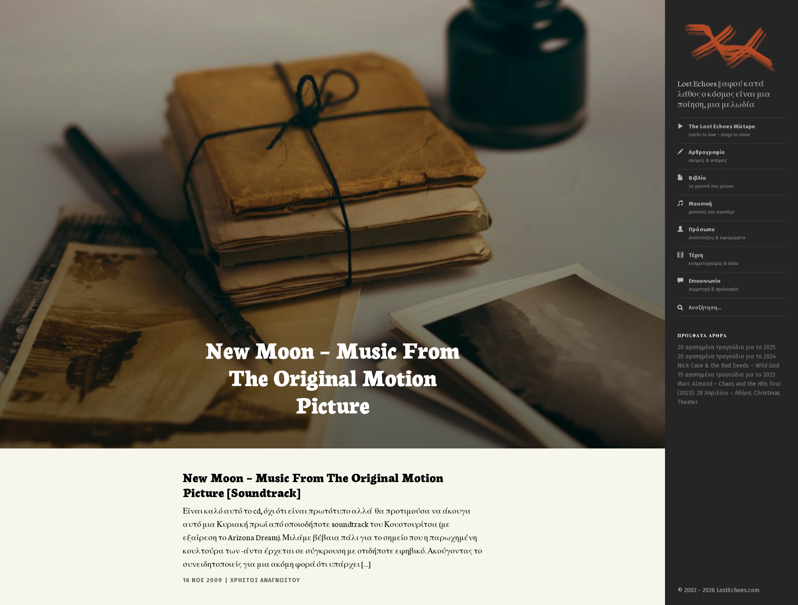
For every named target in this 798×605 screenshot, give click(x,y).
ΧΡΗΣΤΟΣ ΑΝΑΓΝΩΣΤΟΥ (265, 580)
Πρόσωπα (717, 233)
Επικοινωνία (714, 285)
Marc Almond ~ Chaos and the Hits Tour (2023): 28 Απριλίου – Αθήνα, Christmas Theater (729, 393)
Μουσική (711, 208)
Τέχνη (713, 259)
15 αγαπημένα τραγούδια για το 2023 (726, 374)
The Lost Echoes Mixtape (722, 130)
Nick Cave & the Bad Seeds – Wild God (728, 365)
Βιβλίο (711, 182)
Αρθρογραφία (708, 156)
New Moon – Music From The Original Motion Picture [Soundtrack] (313, 484)
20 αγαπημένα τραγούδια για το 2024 (726, 356)
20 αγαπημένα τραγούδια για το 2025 (726, 347)
